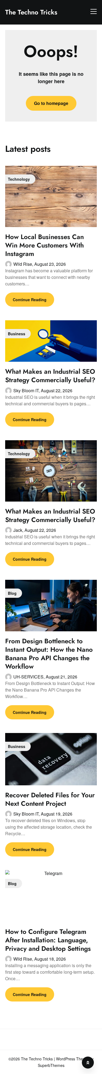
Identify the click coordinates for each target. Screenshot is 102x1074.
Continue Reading (30, 299)
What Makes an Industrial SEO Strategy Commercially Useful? (50, 376)
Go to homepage (51, 103)
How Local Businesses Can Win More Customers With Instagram (44, 245)
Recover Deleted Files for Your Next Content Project (50, 799)
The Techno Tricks (31, 12)
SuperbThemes (51, 1065)
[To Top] (88, 1063)
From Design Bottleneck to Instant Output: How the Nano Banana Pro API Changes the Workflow (49, 653)
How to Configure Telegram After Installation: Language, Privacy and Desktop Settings (48, 940)
